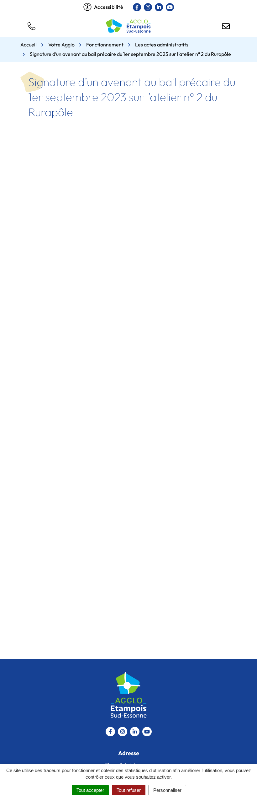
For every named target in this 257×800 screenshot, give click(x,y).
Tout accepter (90, 790)
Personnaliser (167, 790)
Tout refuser (129, 790)
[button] (31, 25)
